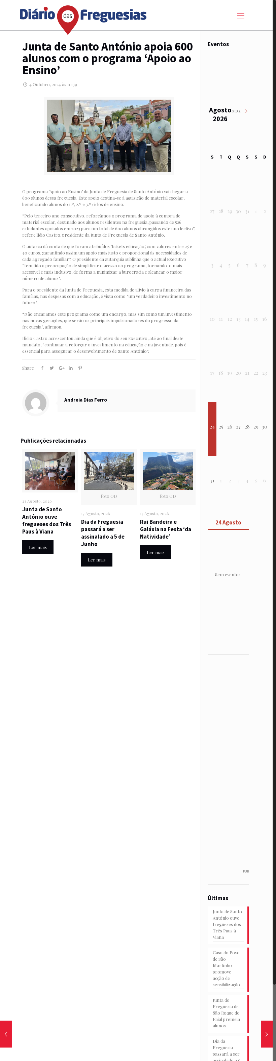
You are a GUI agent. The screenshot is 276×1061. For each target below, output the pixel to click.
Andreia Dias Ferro (85, 400)
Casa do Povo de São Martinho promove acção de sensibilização (226, 968)
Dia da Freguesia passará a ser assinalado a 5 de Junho (103, 533)
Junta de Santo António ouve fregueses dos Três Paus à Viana (46, 520)
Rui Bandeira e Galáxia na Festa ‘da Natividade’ (165, 529)
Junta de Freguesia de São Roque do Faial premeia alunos (226, 1012)
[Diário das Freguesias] (83, 17)
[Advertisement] (241, 766)
